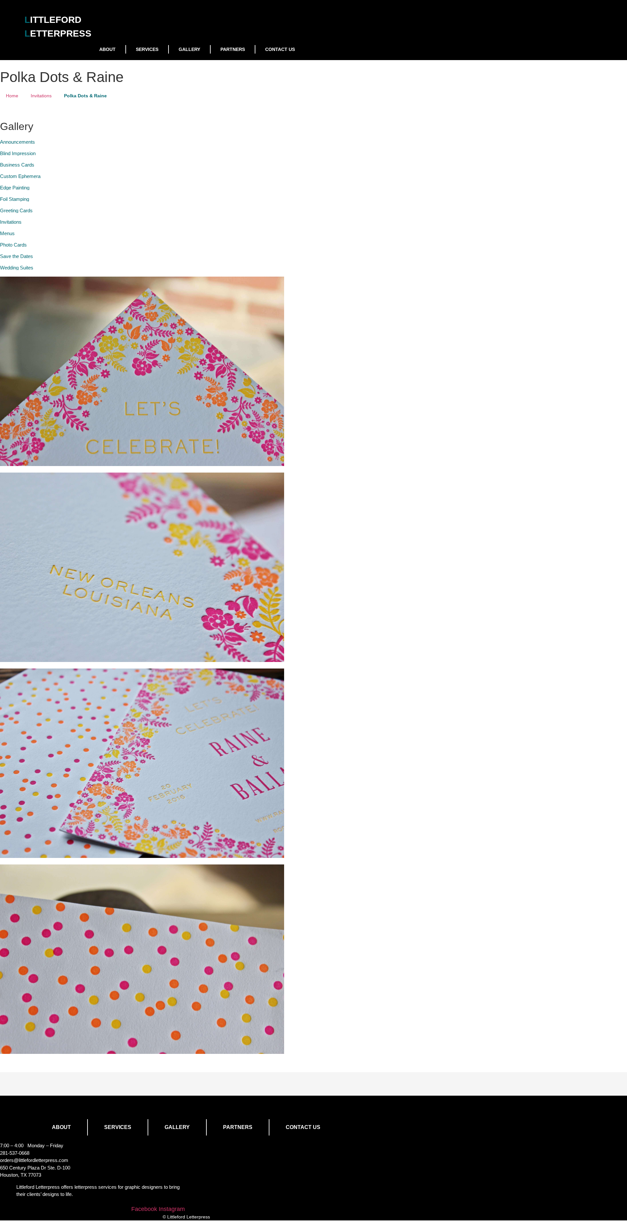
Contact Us (280, 49)
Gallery (189, 49)
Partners (232, 49)
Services (147, 49)
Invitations (41, 95)
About (107, 49)
